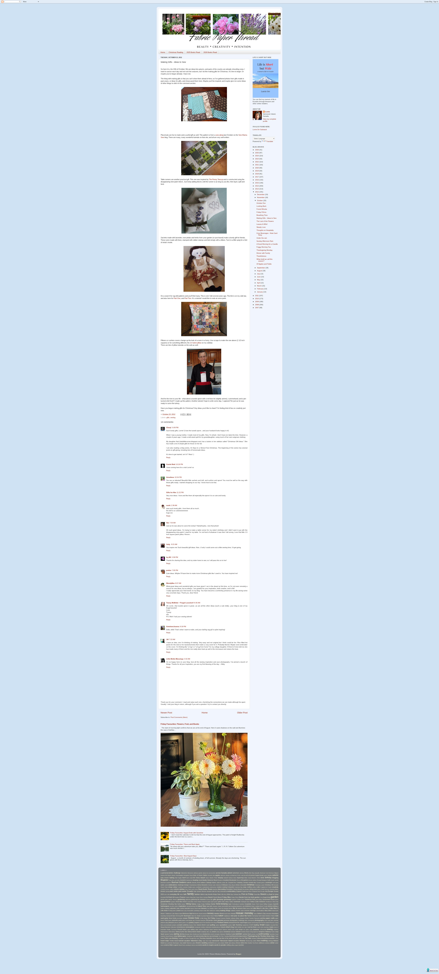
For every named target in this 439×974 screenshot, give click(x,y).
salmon (201, 929)
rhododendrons (216, 927)
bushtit (276, 880)
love (182, 910)
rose (262, 927)
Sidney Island (192, 932)
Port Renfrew (207, 922)
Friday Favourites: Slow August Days (183, 856)
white (242, 943)
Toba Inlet (241, 938)
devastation (246, 889)
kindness (248, 906)
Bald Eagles (178, 877)
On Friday (211, 918)
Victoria (242, 941)
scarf (233, 929)
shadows (275, 929)
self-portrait (263, 929)
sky (211, 931)
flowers (263, 894)
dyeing (167, 891)
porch (201, 922)
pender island (213, 920)
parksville (175, 920)
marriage (253, 910)
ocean (185, 918)
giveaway (220, 899)
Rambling (239, 925)
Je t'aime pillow (195, 343)
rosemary (266, 927)
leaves (192, 908)
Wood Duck (182, 945)
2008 (257, 305)
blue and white (176, 880)
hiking (188, 904)
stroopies (217, 934)
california (218, 882)
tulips (167, 941)
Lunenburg (196, 910)
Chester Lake (212, 885)
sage (188, 929)
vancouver (216, 941)
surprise (163, 936)
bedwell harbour (228, 877)
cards (162, 885)
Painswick (257, 918)
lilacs (244, 908)
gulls (219, 901)
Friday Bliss (226, 897)
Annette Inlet (211, 875)
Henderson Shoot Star (272, 901)
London (178, 910)
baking (172, 878)
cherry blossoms (202, 885)
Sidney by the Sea (181, 932)
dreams (163, 891)
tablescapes (182, 936)
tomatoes (254, 938)
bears (207, 877)
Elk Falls (217, 891)
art (247, 875)
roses (271, 927)
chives (238, 885)
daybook (215, 889)
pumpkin (180, 925)
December (261, 194)
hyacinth (275, 904)
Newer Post (166, 712)
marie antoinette (245, 910)
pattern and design (187, 920)
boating (195, 880)
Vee (167, 523)
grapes (173, 901)
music (199, 916)
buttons (203, 882)
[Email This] (181, 414)
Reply (168, 457)
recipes (267, 925)
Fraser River (199, 897)
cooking (224, 887)
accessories (212, 873)
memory (210, 913)
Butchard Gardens (166, 882)
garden (274, 896)
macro (201, 910)
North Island (261, 916)
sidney (173, 931)
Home (163, 52)
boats (200, 880)
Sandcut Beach (217, 929)
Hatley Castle (254, 901)
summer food (247, 934)
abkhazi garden (198, 873)
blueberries (189, 880)
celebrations (172, 885)
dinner (259, 889)
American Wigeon (273, 873)
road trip (250, 927)
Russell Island (181, 929)
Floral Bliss (257, 894)
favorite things (212, 894)
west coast (217, 943)
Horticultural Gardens (238, 904)
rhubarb (223, 927)
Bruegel (259, 880)
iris (196, 906)
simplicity (203, 931)
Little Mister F (165, 910)
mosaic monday (244, 913)
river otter (244, 927)
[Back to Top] (432, 970)
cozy (244, 887)
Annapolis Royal (188, 875)
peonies (220, 920)
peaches (203, 920)
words (200, 945)
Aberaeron (190, 873)
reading (256, 925)
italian (208, 906)
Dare (186, 889)
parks (169, 920)
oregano (242, 918)
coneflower (199, 887)
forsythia (163, 897)
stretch (212, 934)
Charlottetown (193, 885)
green (215, 901)
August (259, 271)
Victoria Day (249, 940)
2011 (257, 296)
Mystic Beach (210, 916)
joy (227, 906)
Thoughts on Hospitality (265, 230)
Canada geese (260, 882)
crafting (249, 887)
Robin (255, 927)
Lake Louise (180, 908)
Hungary (270, 904)
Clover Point (164, 887)
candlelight (268, 882)
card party (275, 882)
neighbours (227, 916)
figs (232, 894)
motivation (269, 913)
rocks (258, 927)
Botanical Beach (212, 880)
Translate (269, 141)
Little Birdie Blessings (174, 659)
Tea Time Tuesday (223, 936)
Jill (167, 639)
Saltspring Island (208, 929)
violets (254, 940)
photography (259, 920)
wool (196, 945)
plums (180, 922)
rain (233, 925)
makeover (212, 910)
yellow (232, 945)
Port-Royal (214, 922)
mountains (275, 913)
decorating (222, 889)
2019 (257, 171)
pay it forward (196, 920)
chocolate (243, 885)
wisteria (166, 945)
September (261, 268)
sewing (172, 417)
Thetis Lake (168, 938)
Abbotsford (184, 873)
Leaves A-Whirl (262, 224)
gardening (181, 899)
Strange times (189, 934)
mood (225, 913)
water (184, 943)
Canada (245, 882)
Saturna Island (227, 929)
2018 (257, 174)
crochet (163, 889)
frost (261, 897)
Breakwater (233, 880)
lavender (187, 908)
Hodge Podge (201, 904)
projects (174, 925)
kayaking (233, 906)
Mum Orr (194, 916)
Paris (166, 920)
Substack (222, 934)
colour (175, 887)
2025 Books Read (193, 52)
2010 (257, 298)
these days (270, 936)
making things (225, 910)
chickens (218, 885)
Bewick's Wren (256, 877)
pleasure (171, 922)
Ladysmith (172, 908)
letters (216, 908)
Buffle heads (270, 880)
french (210, 897)
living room (173, 910)
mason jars (275, 910)
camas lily (224, 882)
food (270, 894)
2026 (257, 150)
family (190, 893)
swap (175, 936)
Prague (245, 922)
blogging (275, 878)
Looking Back (261, 206)
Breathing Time (262, 215)
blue (170, 880)
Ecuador (190, 891)
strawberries (206, 934)
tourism (272, 938)
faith (185, 894)
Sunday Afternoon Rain (265, 241)
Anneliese (170, 477)
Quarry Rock (193, 925)
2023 (257, 159)
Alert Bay (251, 873)
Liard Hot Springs (223, 908)
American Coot (264, 873)
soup (276, 932)
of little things (203, 918)
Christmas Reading (176, 52)
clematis (276, 885)
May (259, 280)
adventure (236, 873)
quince (218, 925)
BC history (196, 878)
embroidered (223, 891)
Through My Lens (194, 938)
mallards (233, 910)
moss (255, 913)
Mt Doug (178, 916)
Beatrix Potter (213, 877)
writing (228, 945)
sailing (192, 929)
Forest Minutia (262, 209)
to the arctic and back (231, 938)
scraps (241, 929)
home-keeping (222, 904)
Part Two (188, 298)
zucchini (241, 945)
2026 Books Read (210, 52)
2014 (257, 186)
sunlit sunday (263, 934)
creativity (275, 887)
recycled (272, 925)
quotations (224, 925)
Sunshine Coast (274, 934)
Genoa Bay (209, 899)
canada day (252, 882)
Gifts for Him (171, 492)
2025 (257, 153)
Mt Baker (173, 916)
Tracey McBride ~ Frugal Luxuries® (180, 603)
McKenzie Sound (197, 913)
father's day (204, 894)
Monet (222, 913)
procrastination (167, 925)
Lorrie (267, 112)
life (234, 908)
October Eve (261, 203)
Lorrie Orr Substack (260, 129)
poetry (191, 922)
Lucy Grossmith (188, 910)
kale (229, 906)
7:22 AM (172, 639)
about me (205, 873)
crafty (258, 887)
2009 (257, 301)
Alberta (246, 873)
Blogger (238, 954)
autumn (275, 875)
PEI (207, 920)
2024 (257, 156)
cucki (168, 505)
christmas (250, 885)
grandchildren (166, 901)
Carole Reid (170, 464)
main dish (206, 910)
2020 (257, 168)
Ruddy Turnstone (172, 929)
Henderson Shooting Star (169, 904)
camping (239, 882)
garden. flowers (172, 899)
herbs (179, 904)
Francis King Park (190, 897)
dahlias (182, 889)
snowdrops (227, 932)
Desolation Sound (231, 889)
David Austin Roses (205, 889)
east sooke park (175, 891)
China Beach (231, 885)
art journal (251, 875)
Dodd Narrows (265, 889)
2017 (257, 177)
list (251, 908)
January (260, 292)
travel (163, 941)
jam (211, 906)
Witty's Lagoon (173, 945)
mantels (238, 910)
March (259, 286)
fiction (229, 894)
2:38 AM (174, 505)
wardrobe (169, 943)
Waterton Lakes (191, 943)
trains (276, 938)
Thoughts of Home (183, 938)
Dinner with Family (263, 253)
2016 (257, 180)
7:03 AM (173, 523)
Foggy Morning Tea (264, 247)
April (259, 283)
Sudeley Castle (230, 934)
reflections (173, 927)
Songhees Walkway (264, 932)
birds (262, 878)
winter (272, 943)
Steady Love (261, 227)
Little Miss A (257, 908)
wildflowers (262, 943)
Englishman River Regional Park (251, 891)
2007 (257, 308)
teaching (232, 936)
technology (238, 936)
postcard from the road (236, 922)
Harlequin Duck (245, 901)
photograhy (251, 920)
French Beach (217, 897)
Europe (270, 891)
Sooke (273, 931)
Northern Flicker (270, 916)
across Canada (221, 873)
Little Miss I (265, 908)
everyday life (174, 894)
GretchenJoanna (172, 626)
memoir (205, 913)
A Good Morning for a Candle (267, 244)
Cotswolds (231, 887)
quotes (230, 925)
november (179, 918)
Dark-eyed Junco (193, 889)
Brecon (239, 880)
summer (239, 934)
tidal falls (219, 938)
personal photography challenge (234, 920)
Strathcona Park (197, 934)
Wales (259, 941)
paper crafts (270, 918)
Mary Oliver (268, 910)
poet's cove (185, 922)
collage (170, 887)
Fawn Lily (220, 894)
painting (262, 918)
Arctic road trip (241, 875)
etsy (266, 891)
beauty (220, 878)
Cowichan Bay (238, 887)
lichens (231, 908)
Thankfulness (261, 256)
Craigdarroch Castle (266, 887)
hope (230, 904)
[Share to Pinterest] (190, 414)
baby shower (165, 878)
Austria (270, 875)
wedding (204, 943)
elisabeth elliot (211, 891)
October (260, 200)
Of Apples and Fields (264, 264)
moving (168, 916)
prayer (250, 922)
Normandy (255, 916)
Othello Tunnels (249, 918)
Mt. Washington (186, 916)
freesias (205, 897)
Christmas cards (259, 885)
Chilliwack (224, 885)
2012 (257, 192)
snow (214, 932)
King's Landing (255, 906)
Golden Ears (240, 899)
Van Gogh (208, 940)
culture (172, 889)
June (259, 277)
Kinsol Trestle (263, 906)
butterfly (188, 882)
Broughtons (245, 880)
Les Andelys (210, 908)
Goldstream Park (250, 899)
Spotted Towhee (169, 934)
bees (234, 877)
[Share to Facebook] (188, 414)
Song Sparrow (254, 931)
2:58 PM (175, 557)
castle (166, 885)
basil (191, 877)
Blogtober (165, 880)
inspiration (182, 906)
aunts (265, 875)
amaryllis (256, 873)
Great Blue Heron (181, 901)
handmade (237, 901)
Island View (202, 906)
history (193, 904)
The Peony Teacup (216, 179)
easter (184, 891)
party (179, 920)
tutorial (181, 941)
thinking (175, 938)
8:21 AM (174, 544)
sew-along (219, 135)
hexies (183, 904)
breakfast (226, 880)
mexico (216, 913)
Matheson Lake (170, 913)
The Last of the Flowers (265, 221)
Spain (162, 934)
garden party (164, 899)
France (182, 897)
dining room (253, 889)
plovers (176, 922)
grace (276, 899)
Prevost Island (265, 922)
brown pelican (253, 880)
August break (259, 875)
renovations (190, 927)
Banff (184, 878)
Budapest (264, 880)
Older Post (242, 712)
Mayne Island (178, 913)
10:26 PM (179, 464)
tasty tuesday (200, 936)
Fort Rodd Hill (170, 897)
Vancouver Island (226, 941)
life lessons (239, 908)
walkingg (270, 940)
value (203, 940)
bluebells (183, 880)
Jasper (220, 906)
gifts (167, 417)
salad (196, 929)
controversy (213, 887)
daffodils (176, 889)
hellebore (262, 901)
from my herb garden (252, 897)
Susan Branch (169, 936)
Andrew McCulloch (166, 875)
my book (203, 916)
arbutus (228, 875)
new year (234, 916)
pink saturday (274, 920)
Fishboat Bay (237, 894)
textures (244, 936)
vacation (187, 941)
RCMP (251, 925)
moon (229, 913)
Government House (268, 899)
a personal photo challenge (171, 873)
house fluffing (263, 904)
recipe (262, 925)
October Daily (193, 918)
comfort (180, 887)
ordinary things (235, 918)
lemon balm (198, 908)
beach (203, 878)
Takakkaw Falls (191, 936)
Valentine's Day (196, 941)
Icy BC (168, 557)
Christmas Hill (269, 885)
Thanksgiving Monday (264, 250)
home (213, 904)
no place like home (245, 916)
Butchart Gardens (179, 882)
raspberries (245, 925)
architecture (233, 875)
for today (275, 894)
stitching (182, 934)
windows (267, 943)
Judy (168, 544)
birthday (268, 877)
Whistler (238, 943)
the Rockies (262, 936)
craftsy (254, 887)
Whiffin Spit (228, 943)
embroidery (232, 891)
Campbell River (232, 882)
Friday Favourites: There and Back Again (185, 844)
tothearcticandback (263, 938)
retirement (208, 927)
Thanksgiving (252, 936)
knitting (275, 906)
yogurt (236, 945)
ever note (167, 894)
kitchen (270, 906)
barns (188, 877)
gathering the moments (198, 899)
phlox (246, 920)
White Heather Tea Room (251, 943)
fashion (197, 894)
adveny (242, 873)
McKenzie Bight (188, 913)
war (166, 943)
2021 (257, 165)
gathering (188, 899)
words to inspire (208, 945)
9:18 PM (183, 626)
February (260, 289)
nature (220, 916)
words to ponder (220, 945)
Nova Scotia (172, 918)
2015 (257, 183)
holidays (208, 904)
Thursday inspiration (206, 938)
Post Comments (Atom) (179, 717)
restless (203, 927)
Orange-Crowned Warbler (223, 918)
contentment (205, 887)
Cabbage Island (211, 882)
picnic (266, 920)
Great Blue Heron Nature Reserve (197, 901)
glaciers (234, 899)
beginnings (240, 878)
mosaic (233, 913)
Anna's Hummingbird (177, 875)
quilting (212, 925)
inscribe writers (174, 906)
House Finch (255, 904)
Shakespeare (164, 931)
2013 (257, 189)
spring (176, 934)
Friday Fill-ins (261, 212)
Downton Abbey (274, 889)
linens (248, 908)
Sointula (233, 931)
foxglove (177, 897)
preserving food (256, 922)
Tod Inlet (248, 938)
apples (217, 875)
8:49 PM (175, 427)
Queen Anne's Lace (203, 925)
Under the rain (262, 238)
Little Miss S (273, 908)
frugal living (266, 897)
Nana (216, 916)
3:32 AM (187, 659)
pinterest (163, 922)
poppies (196, 922)
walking (264, 940)
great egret (210, 901)
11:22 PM (180, 492)
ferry (225, 894)
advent (229, 873)
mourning (163, 916)
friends (241, 897)
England (239, 891)
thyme (214, 938)
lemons (204, 908)
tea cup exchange (212, 936)
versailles (236, 941)
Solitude (238, 932)
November (261, 197)
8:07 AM (178, 583)
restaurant (197, 927)
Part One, (177, 298)
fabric (181, 894)
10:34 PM (178, 477)
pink (269, 920)
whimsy (233, 943)
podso (168, 570)
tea (205, 936)
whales (222, 943)
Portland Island (222, 922)
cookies (219, 887)
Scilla (236, 929)
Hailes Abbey (225, 901)
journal (224, 906)
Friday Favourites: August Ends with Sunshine (186, 833)
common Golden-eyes (189, 887)
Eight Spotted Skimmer (200, 891)
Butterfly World (196, 882)
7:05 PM (175, 570)
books (205, 880)
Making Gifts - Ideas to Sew (266, 218)
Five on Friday (247, 894)
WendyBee (170, 583)
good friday (259, 899)
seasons (256, 929)
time (223, 938)
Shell (170, 931)
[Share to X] (186, 414)
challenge (181, 885)
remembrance (181, 927)
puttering (186, 925)
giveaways (228, 899)
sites (207, 931)
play (167, 922)
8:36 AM (197, 603)
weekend (211, 943)
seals (251, 929)
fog (268, 894)
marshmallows (260, 910)
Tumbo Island (174, 941)
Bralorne (220, 880)
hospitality (248, 904)
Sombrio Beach (245, 931)
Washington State (177, 943)
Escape (262, 891)
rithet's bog (230, 927)
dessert (240, 889)
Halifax (231, 901)
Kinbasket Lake (240, 906)
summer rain (254, 934)
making (218, 910)
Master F (163, 913)
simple (199, 932)
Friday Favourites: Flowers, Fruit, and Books (180, 724)
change (186, 885)
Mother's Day (261, 913)
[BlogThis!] (183, 414)
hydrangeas (165, 906)
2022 (257, 162)
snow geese (219, 931)
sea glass (246, 929)
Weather (198, 943)
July (258, 274)
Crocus (167, 889)
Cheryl (169, 427)
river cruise (237, 927)
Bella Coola (247, 877)
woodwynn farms (190, 945)
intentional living (191, 906)
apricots (223, 875)
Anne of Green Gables (200, 875)
